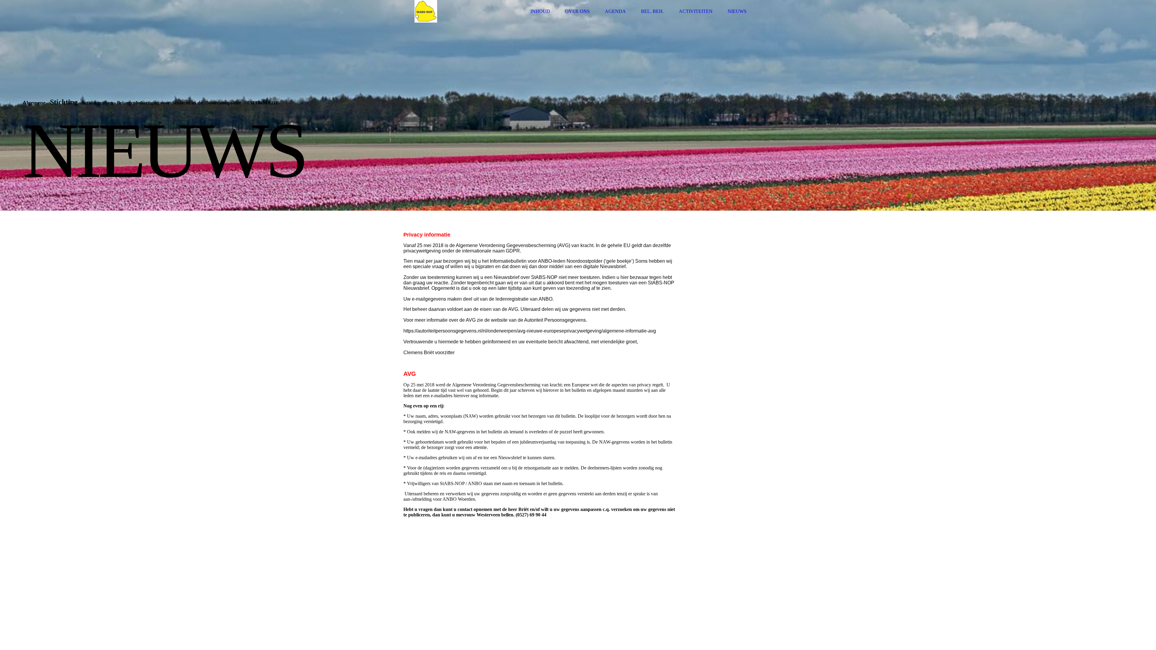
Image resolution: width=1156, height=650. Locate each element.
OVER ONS (577, 11)
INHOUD (540, 11)
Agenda (615, 11)
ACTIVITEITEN (696, 11)
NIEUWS (737, 11)
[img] (426, 11)
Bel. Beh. (652, 11)
